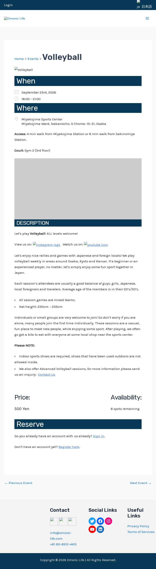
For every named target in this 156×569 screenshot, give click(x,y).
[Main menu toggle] (147, 18)
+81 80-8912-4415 (63, 544)
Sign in (98, 436)
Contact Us (46, 374)
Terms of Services (141, 532)
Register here (68, 447)
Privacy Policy (138, 526)
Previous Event (18, 483)
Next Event (141, 483)
